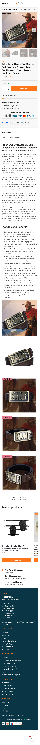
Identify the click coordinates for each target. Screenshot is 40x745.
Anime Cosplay (7, 686)
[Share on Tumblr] (25, 122)
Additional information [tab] (10, 137)
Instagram (5, 708)
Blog (3, 672)
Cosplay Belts (24, 9)
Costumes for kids (8, 694)
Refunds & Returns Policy (11, 669)
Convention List (7, 647)
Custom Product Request (11, 675)
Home (3, 9)
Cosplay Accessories (12, 9)
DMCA (4, 638)
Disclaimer (5, 650)
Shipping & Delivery (9, 666)
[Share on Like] (3, 122)
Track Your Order (8, 658)
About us (5, 632)
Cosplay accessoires (9, 688)
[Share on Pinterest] (14, 122)
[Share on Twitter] (11, 122)
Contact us (5, 635)
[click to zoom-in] (19, 30)
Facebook (5, 702)
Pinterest (5, 705)
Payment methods (8, 663)
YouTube (5, 711)
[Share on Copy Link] (29, 122)
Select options (16, 560)
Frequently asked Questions (12, 660)
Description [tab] (6, 132)
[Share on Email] (18, 122)
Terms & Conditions (9, 641)
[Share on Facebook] (7, 122)
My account (6, 683)
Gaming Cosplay (7, 691)
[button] (8, 87)
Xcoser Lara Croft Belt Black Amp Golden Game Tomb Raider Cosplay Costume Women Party (15, 548)
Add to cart (23, 88)
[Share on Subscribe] (22, 122)
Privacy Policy (7, 644)
